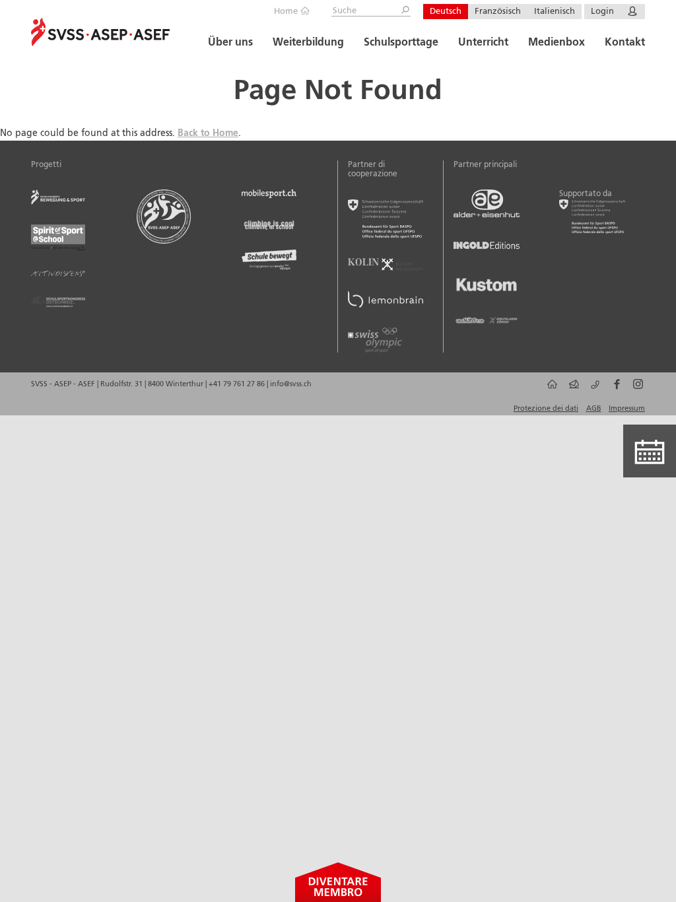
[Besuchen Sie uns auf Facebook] (614, 389)
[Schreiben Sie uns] (571, 389)
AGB (593, 409)
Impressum (627, 409)
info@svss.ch (291, 384)
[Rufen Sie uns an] (593, 389)
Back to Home (208, 133)
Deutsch (445, 11)
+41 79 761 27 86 (238, 384)
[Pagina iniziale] (550, 389)
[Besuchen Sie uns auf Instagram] (636, 389)
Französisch (498, 11)
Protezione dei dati (546, 409)
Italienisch (554, 11)
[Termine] (649, 451)
